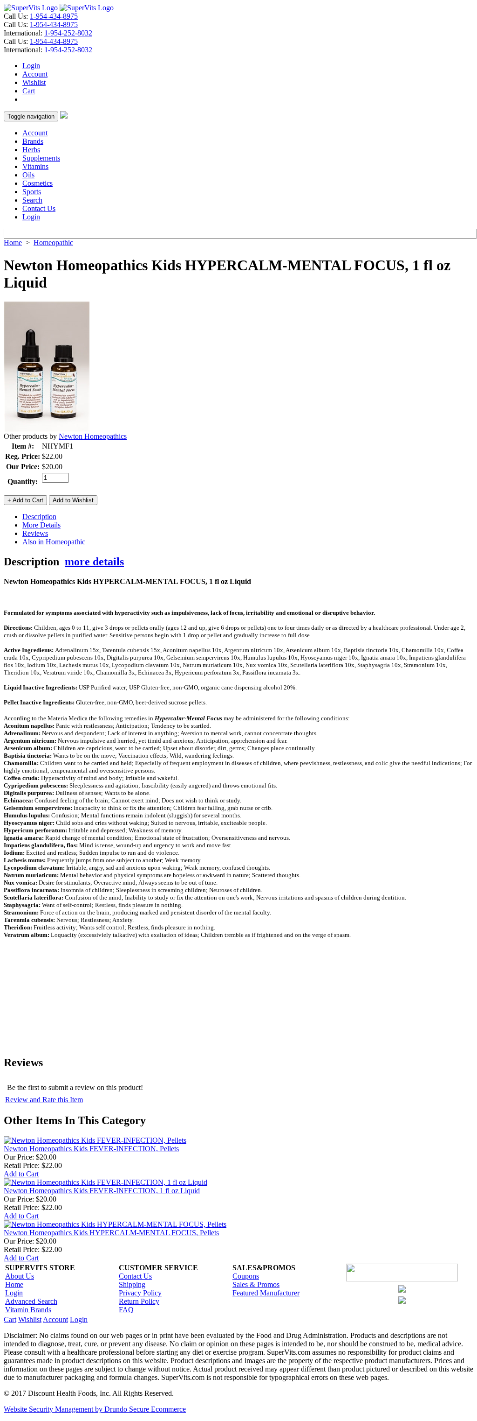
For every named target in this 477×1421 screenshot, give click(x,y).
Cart (28, 91)
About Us (19, 1276)
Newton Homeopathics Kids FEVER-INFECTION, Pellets (91, 1149)
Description (39, 517)
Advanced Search (31, 1301)
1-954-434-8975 (54, 16)
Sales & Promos (255, 1284)
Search (32, 200)
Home (13, 242)
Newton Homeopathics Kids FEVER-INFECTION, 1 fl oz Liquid (102, 1191)
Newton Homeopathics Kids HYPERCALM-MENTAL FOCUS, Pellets (111, 1233)
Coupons (245, 1276)
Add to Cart (21, 1174)
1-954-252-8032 (68, 33)
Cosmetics (37, 183)
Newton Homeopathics (93, 436)
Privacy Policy (140, 1293)
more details (94, 562)
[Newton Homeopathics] (47, 430)
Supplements (41, 158)
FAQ (126, 1310)
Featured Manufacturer (266, 1293)
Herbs (31, 150)
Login (31, 66)
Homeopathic (53, 242)
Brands (32, 141)
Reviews (35, 533)
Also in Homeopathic (53, 542)
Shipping (132, 1284)
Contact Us (38, 208)
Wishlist (34, 82)
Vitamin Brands (28, 1310)
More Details (41, 525)
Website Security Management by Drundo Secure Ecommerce (95, 1409)
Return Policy (139, 1301)
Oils (28, 175)
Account (35, 74)
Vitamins (35, 166)
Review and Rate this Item (44, 1100)
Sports (31, 192)
